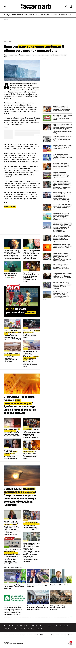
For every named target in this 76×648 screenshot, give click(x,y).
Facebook (36, 634)
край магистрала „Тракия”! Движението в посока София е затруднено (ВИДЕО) (30, 455)
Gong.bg (19, 625)
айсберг (6, 206)
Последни (7, 15)
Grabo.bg (26, 628)
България (20, 15)
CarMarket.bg (58, 625)
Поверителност (55, 634)
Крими (37, 15)
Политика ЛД (63, 634)
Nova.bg (42, 625)
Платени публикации (20, 634)
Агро (48, 15)
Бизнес (43, 15)
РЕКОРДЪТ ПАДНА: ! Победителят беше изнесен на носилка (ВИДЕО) (31, 334)
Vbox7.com (12, 625)
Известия (70, 634)
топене (13, 206)
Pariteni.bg (49, 625)
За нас (5, 634)
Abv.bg (5, 625)
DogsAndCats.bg (8, 628)
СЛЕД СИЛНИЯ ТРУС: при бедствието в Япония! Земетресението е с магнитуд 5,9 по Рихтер (12, 432)
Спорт (14, 15)
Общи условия (20, 643)
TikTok (41, 634)
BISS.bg (66, 625)
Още (69, 15)
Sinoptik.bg (40, 628)
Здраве (31, 15)
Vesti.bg (26, 625)
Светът (26, 15)
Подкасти (53, 15)
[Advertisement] (21, 221)
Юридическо (62, 15)
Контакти (29, 634)
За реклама (11, 634)
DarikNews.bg (34, 625)
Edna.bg (33, 628)
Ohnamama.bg (18, 628)
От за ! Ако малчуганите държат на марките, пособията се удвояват (31, 526)
